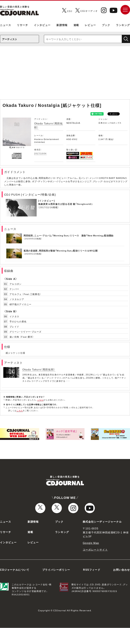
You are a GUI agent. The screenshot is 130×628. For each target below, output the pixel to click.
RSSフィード (91, 569)
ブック (106, 25)
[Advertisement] (65, 74)
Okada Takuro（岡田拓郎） (38, 369)
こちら (40, 399)
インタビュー (42, 25)
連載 (76, 25)
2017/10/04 (40, 153)
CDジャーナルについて (14, 569)
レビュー (90, 25)
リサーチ (22, 25)
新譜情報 (62, 25)
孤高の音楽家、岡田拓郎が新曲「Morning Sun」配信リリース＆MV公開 (61, 250)
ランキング (123, 25)
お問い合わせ (121, 569)
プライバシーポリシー (56, 569)
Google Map (91, 543)
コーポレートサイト (95, 549)
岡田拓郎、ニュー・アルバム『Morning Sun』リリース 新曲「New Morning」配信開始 (69, 235)
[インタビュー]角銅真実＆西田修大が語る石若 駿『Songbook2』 (65, 202)
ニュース (5, 25)
